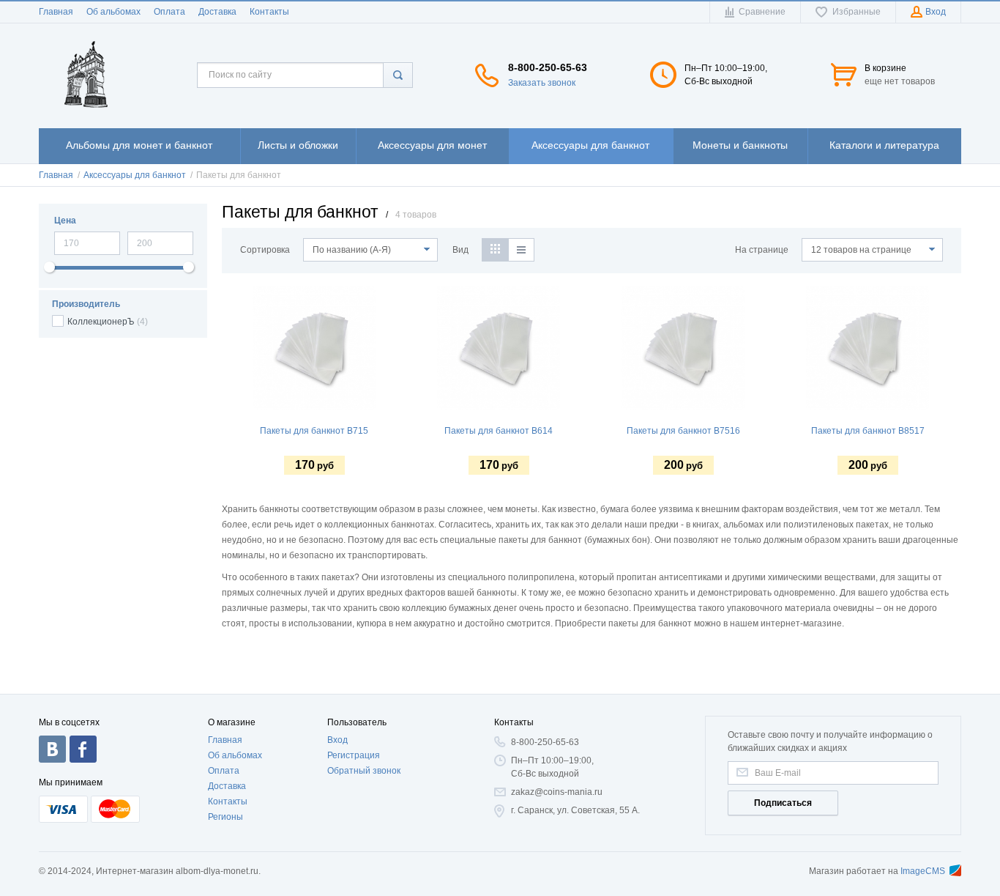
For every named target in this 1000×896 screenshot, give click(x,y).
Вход (337, 740)
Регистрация (353, 755)
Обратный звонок (363, 770)
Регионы (225, 817)
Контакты (269, 12)
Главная (56, 12)
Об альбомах (113, 12)
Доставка (217, 12)
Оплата (169, 12)
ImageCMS (922, 871)
